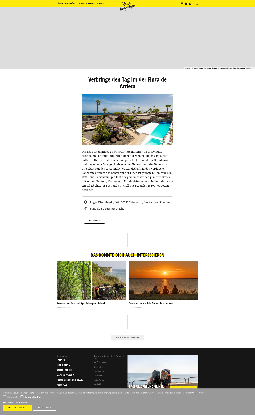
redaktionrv (65, 307)
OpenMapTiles (225, 68)
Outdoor (62, 385)
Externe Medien (33, 397)
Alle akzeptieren (17, 408)
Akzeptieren (44, 408)
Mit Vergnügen (101, 362)
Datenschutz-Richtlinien (193, 393)
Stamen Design (211, 68)
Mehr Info (94, 221)
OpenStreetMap (239, 68)
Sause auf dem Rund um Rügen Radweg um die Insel (81, 303)
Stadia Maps (198, 68)
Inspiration (63, 365)
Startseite (98, 367)
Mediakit (98, 384)
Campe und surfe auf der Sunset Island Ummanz (151, 303)
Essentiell (12, 397)
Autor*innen (99, 380)
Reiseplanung (64, 370)
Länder (61, 360)
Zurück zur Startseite (127, 337)
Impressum (99, 371)
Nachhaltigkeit (65, 375)
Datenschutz (100, 375)
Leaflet (188, 68)
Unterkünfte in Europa (70, 380)
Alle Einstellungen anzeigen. (15, 402)
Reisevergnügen (127, 6)
